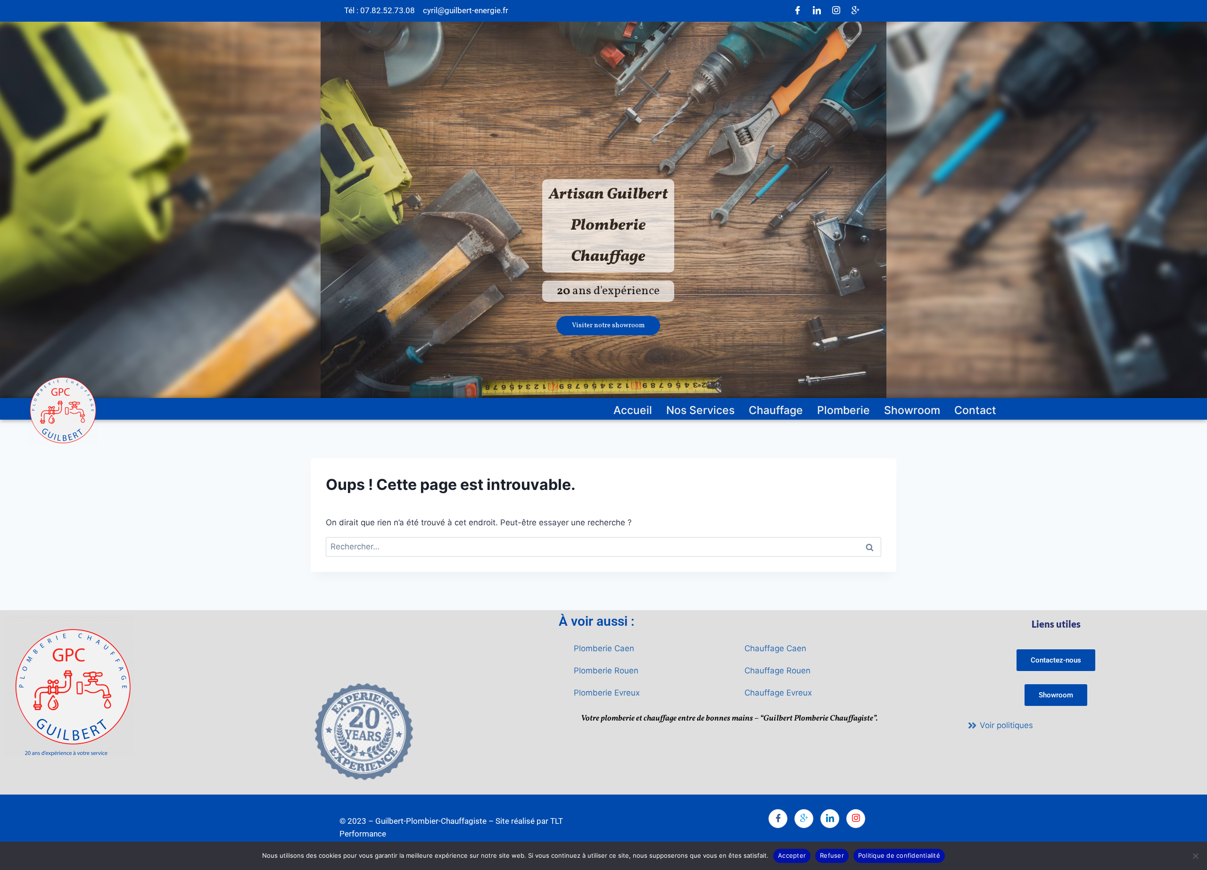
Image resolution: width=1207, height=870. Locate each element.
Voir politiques (1006, 725)
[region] (603, 210)
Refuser (832, 855)
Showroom (912, 410)
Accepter (792, 855)
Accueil (632, 410)
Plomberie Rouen (606, 670)
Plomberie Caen (604, 648)
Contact (975, 410)
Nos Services (700, 410)
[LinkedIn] (817, 11)
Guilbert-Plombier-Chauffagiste (431, 821)
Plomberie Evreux (607, 692)
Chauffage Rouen (777, 670)
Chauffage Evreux (778, 692)
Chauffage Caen (775, 648)
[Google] (855, 11)
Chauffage (776, 410)
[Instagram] (836, 11)
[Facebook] (797, 11)
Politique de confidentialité (899, 855)
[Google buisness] (803, 818)
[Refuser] (1195, 856)
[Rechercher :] (603, 546)
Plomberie (843, 410)
